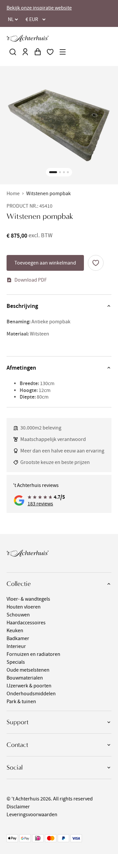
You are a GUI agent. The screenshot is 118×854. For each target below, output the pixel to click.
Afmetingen (21, 368)
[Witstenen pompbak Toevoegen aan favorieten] (96, 263)
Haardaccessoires (26, 622)
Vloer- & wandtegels (28, 599)
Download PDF (30, 280)
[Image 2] (60, 172)
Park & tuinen (21, 701)
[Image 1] (53, 172)
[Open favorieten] (50, 52)
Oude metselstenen (28, 670)
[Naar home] (28, 38)
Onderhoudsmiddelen (31, 693)
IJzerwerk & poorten (29, 685)
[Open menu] (62, 52)
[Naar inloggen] (25, 52)
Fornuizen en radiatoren (33, 654)
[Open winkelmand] (37, 52)
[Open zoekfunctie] (13, 52)
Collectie (19, 584)
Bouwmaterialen (25, 678)
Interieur (16, 646)
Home (13, 193)
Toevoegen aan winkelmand (45, 263)
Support (18, 722)
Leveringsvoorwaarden (32, 814)
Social (15, 767)
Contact (17, 745)
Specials (16, 662)
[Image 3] (64, 172)
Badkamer (18, 638)
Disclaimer (18, 806)
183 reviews (40, 503)
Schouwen (18, 615)
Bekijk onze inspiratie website (39, 8)
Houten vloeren (24, 607)
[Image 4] (68, 172)
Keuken (15, 630)
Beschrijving (22, 306)
